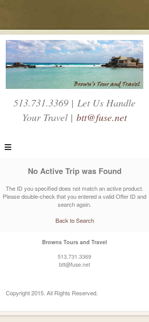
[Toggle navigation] (8, 149)
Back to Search (74, 220)
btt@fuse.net (101, 117)
